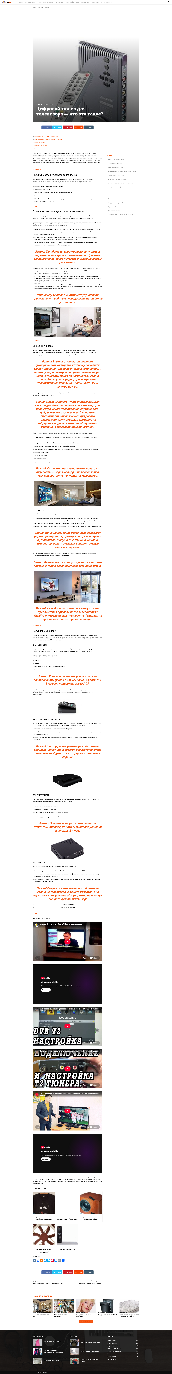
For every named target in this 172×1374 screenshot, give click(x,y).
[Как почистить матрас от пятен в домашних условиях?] (129, 1306)
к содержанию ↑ (37, 169)
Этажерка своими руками (115, 163)
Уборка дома (36, 1312)
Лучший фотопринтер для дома (90, 1283)
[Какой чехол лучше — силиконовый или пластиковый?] (37, 1351)
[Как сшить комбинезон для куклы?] (74, 1361)
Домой (34, 7)
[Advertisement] (86, 22)
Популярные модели (40, 145)
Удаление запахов (113, 195)
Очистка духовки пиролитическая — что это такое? (122, 171)
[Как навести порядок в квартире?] (64, 1306)
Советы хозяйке (80, 1312)
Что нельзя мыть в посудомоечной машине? (120, 214)
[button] (168, 2)
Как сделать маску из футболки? (117, 187)
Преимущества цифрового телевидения (46, 136)
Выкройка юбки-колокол (115, 199)
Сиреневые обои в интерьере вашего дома (120, 206)
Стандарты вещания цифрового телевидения (48, 139)
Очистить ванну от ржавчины (90, 1351)
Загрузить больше (85, 1321)
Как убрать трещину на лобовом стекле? (119, 203)
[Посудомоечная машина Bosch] (108, 1306)
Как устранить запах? (114, 210)
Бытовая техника (102, 1312)
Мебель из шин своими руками (90, 1342)
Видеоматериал (39, 149)
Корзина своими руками (51, 1360)
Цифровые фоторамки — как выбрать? (48, 1283)
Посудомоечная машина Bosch (107, 1314)
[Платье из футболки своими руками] (37, 1342)
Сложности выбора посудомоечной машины (120, 183)
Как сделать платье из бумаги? (116, 175)
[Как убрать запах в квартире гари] (42, 1306)
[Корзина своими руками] (37, 1361)
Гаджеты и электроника (43, 7)
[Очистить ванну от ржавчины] (74, 1351)
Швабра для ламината (114, 191)
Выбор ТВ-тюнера (39, 142)
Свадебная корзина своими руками (117, 179)
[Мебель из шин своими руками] (74, 1342)
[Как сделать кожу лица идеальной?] (86, 1306)
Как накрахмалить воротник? (116, 159)
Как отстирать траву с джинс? (116, 167)
